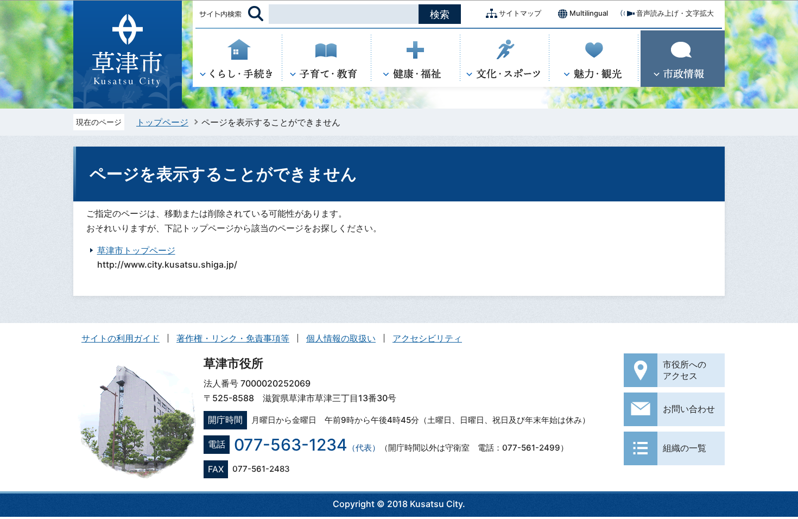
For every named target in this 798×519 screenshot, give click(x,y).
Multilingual (588, 13)
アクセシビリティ (427, 338)
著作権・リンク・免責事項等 (232, 338)
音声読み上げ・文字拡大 (675, 13)
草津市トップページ (136, 250)
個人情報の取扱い (341, 338)
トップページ (162, 122)
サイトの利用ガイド (120, 338)
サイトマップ (520, 13)
